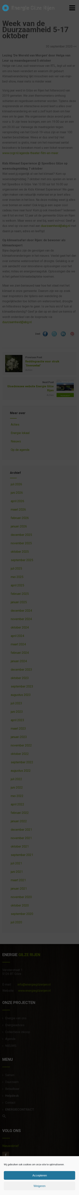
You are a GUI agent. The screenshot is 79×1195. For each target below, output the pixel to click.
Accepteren (39, 1175)
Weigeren (39, 1186)
